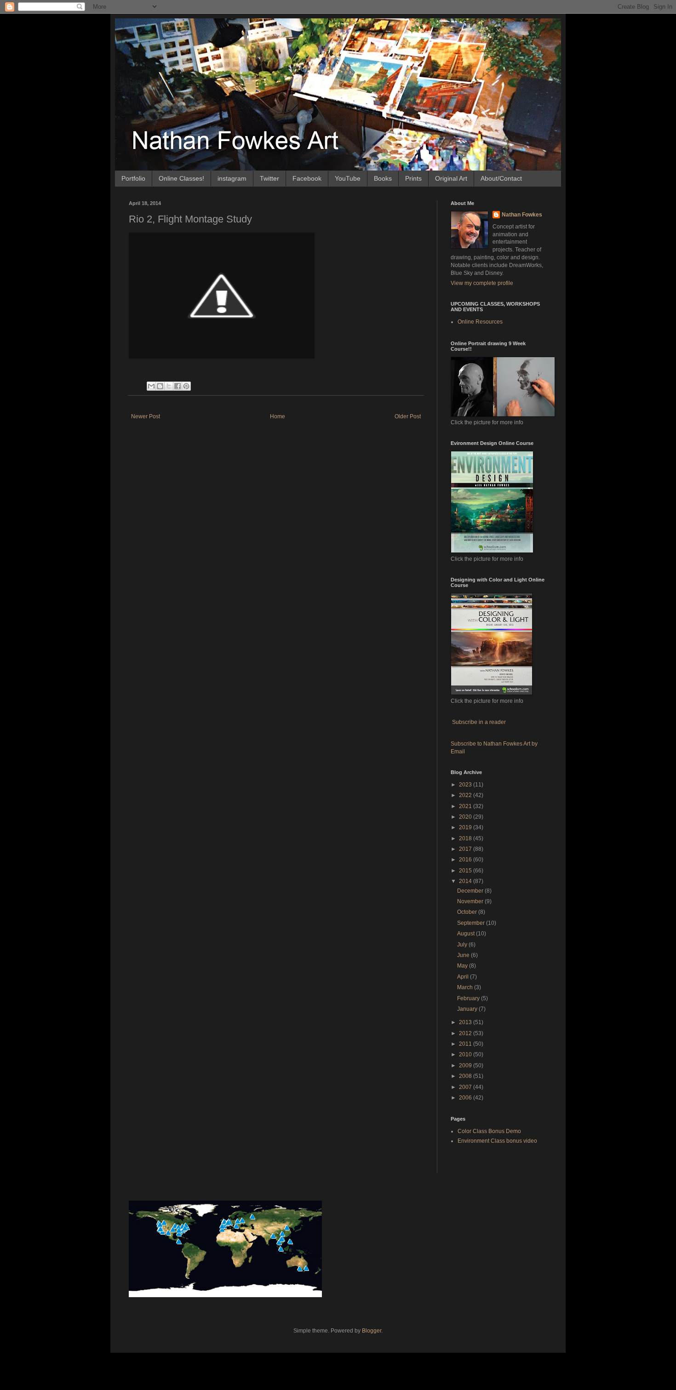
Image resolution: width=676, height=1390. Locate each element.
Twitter (269, 178)
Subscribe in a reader (479, 722)
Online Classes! (181, 178)
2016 (466, 859)
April (463, 977)
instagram (232, 178)
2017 (466, 849)
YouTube (348, 178)
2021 (466, 806)
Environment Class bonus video (497, 1141)
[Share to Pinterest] (186, 386)
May (463, 966)
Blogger (371, 1330)
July (463, 944)
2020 (466, 817)
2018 (466, 838)
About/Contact (501, 178)
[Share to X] (168, 386)
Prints (413, 178)
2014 (466, 881)
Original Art (451, 178)
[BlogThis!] (160, 386)
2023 (466, 784)
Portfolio (133, 178)
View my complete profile (482, 283)
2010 (466, 1054)
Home (277, 416)
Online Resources (480, 322)
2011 (466, 1044)
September (471, 923)
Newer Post (145, 416)
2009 (466, 1065)
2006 (466, 1097)
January (468, 1009)
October (467, 912)
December (471, 891)
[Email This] (151, 386)
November (471, 901)
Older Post (408, 416)
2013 (466, 1022)
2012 (466, 1033)
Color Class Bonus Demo (489, 1131)
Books (383, 178)
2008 (466, 1076)
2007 (466, 1087)
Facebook (306, 178)
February (469, 998)
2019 (466, 827)
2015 (466, 870)
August (466, 933)
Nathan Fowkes (522, 214)
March (465, 987)
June (464, 955)
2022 (466, 795)
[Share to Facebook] (177, 386)
